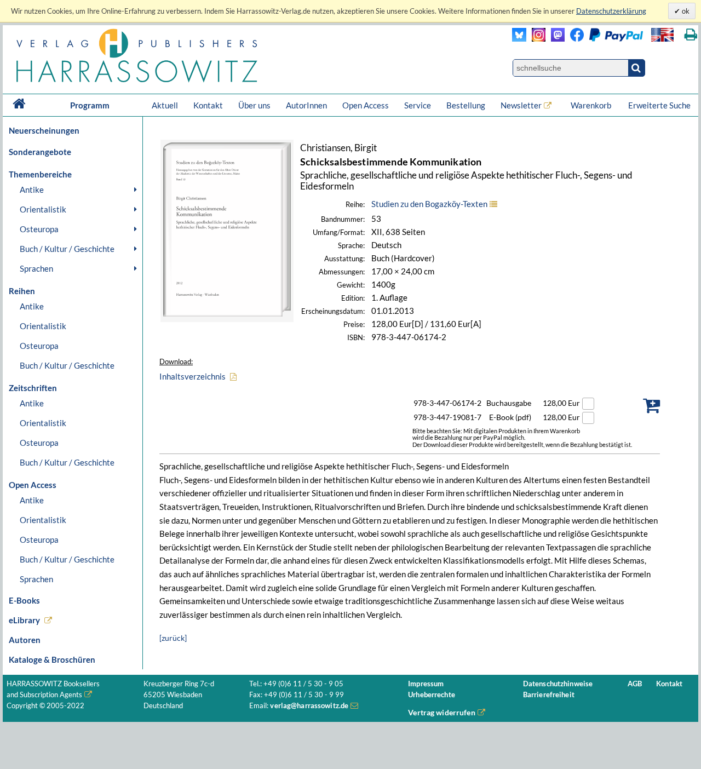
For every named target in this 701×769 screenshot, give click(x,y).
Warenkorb (592, 105)
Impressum (426, 684)
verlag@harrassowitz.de (309, 706)
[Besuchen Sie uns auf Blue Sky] (519, 38)
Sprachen (36, 268)
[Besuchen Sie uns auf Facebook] (574, 38)
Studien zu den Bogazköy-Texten (429, 204)
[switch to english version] (662, 35)
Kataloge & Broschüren (52, 659)
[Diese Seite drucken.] (691, 35)
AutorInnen (306, 105)
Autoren (25, 640)
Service (417, 105)
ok (684, 11)
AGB (635, 684)
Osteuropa (39, 229)
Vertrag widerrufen (441, 712)
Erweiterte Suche (659, 105)
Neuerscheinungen (44, 130)
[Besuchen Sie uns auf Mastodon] (555, 38)
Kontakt (208, 105)
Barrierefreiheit (548, 695)
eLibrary (24, 620)
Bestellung (465, 105)
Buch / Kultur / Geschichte (67, 249)
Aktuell (165, 105)
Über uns (254, 105)
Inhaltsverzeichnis (192, 376)
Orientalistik (43, 209)
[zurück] (173, 637)
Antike (32, 189)
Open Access (365, 105)
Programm (90, 105)
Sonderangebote (40, 152)
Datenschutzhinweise (558, 684)
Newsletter (521, 105)
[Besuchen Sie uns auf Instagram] (535, 38)
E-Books (24, 600)
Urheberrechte (431, 695)
